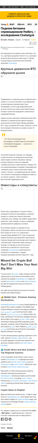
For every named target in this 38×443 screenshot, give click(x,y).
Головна (3, 424)
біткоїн (10, 428)
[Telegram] (34, 438)
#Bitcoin (21, 24)
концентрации (14, 250)
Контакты (28, 436)
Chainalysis (12, 63)
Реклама (9, 436)
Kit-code (21, 438)
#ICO (30, 24)
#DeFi (12, 24)
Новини (11, 40)
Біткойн (4, 40)
